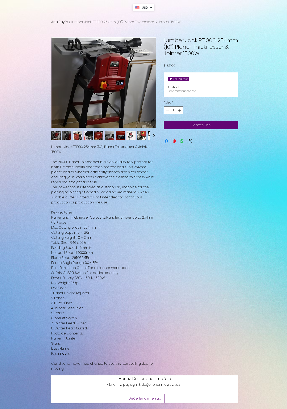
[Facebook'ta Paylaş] (166, 141)
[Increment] (179, 110)
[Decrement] (167, 110)
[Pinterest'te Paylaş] (174, 141)
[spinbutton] (173, 110)
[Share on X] (190, 141)
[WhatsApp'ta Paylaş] (182, 141)
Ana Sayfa (59, 22)
